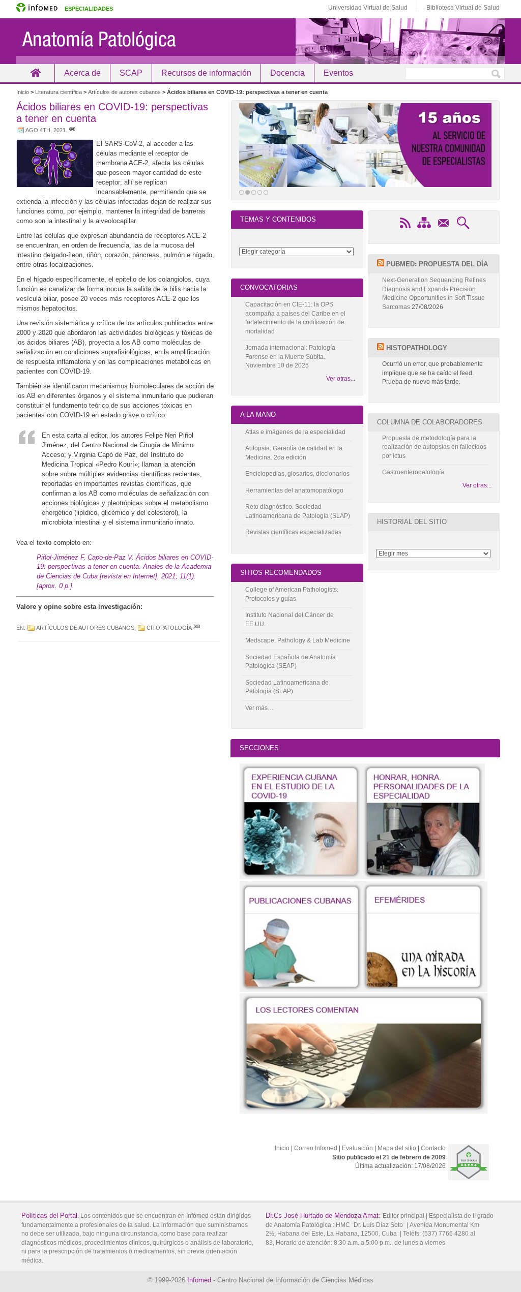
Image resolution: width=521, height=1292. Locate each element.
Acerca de (82, 73)
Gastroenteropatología (413, 472)
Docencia (287, 73)
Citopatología (169, 628)
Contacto (433, 1148)
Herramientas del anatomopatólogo (294, 490)
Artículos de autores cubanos (85, 628)
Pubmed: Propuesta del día (437, 264)
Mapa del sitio (397, 1148)
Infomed (199, 1280)
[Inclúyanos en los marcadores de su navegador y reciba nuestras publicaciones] (405, 228)
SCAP (131, 73)
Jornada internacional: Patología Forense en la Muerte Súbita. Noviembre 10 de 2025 (290, 356)
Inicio (282, 1148)
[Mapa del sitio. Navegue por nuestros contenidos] (424, 228)
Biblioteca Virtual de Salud (463, 7)
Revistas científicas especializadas (293, 532)
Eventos (338, 73)
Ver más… (259, 708)
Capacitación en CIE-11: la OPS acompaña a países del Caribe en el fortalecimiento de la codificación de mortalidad (295, 318)
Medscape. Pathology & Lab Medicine (297, 640)
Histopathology (416, 348)
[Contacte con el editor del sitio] (443, 228)
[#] (72, 130)
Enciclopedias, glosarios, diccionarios (297, 473)
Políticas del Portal (49, 1215)
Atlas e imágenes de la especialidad (295, 432)
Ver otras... (340, 378)
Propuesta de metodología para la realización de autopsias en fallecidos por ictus (434, 447)
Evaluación (357, 1148)
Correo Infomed (315, 1148)
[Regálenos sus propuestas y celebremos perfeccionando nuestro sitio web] (365, 145)
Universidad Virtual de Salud (368, 7)
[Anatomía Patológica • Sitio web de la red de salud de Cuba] (260, 41)
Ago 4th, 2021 (45, 130)
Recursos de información (206, 73)
